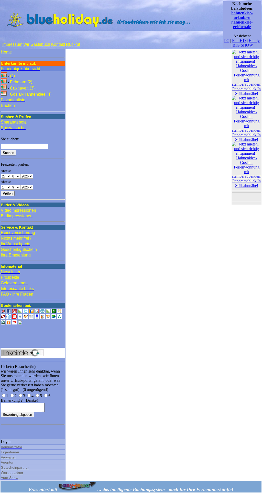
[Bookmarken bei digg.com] (31, 317)
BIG (236, 45)
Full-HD (239, 40)
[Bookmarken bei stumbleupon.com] (53, 317)
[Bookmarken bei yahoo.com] (14, 323)
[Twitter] (25, 312)
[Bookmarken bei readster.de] (8, 317)
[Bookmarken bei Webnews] (14, 317)
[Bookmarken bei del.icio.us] (37, 317)
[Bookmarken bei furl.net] (8, 323)
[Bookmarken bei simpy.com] (48, 317)
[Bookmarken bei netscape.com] (3, 323)
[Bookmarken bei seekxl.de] (59, 312)
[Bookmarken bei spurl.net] (20, 323)
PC (226, 40)
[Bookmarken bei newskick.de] (53, 312)
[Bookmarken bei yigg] (25, 317)
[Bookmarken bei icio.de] (42, 312)
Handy (254, 40)
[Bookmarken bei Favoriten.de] (31, 312)
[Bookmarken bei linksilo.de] (3, 317)
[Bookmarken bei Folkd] (20, 317)
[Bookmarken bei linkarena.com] (48, 312)
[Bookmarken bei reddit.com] (42, 317)
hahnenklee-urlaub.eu (242, 15)
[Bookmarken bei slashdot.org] (59, 317)
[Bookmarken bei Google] (37, 312)
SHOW (247, 45)
